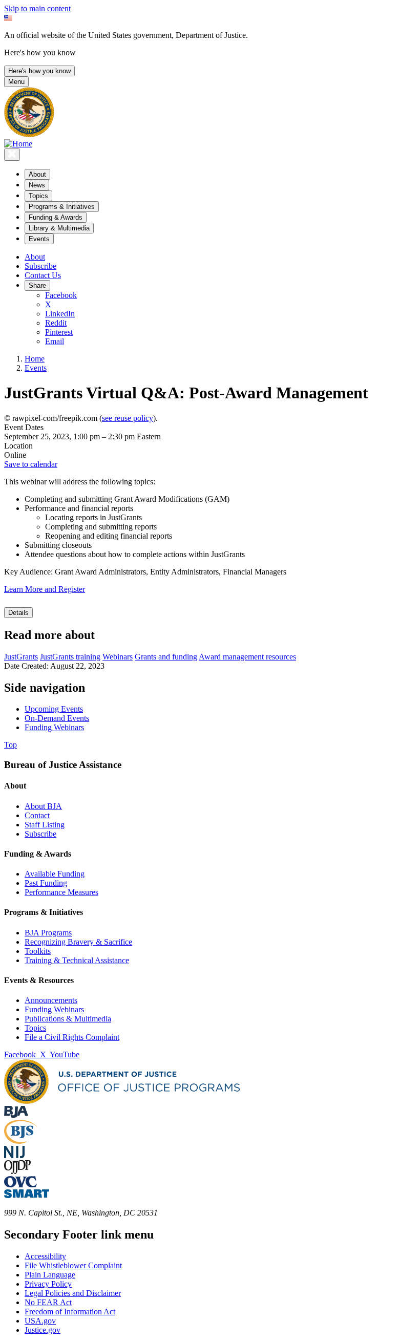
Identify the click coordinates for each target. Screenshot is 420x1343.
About (35, 256)
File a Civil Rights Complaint (72, 1037)
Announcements (51, 1000)
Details (18, 612)
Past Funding (46, 883)
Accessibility (45, 1256)
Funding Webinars (54, 1009)
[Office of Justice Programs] (29, 134)
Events (36, 368)
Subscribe (40, 266)
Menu (16, 82)
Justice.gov (42, 1330)
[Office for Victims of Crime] (20, 1184)
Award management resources (247, 656)
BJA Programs (48, 932)
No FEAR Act (48, 1302)
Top (10, 744)
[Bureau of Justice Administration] (16, 1115)
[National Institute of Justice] (14, 1155)
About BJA (43, 806)
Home (35, 358)
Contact (37, 815)
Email (54, 341)
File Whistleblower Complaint (73, 1265)
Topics (35, 1028)
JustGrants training (70, 656)
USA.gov (40, 1320)
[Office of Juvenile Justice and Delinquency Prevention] (17, 1171)
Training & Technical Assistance (77, 960)
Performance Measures (61, 892)
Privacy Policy (48, 1284)
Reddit (56, 322)
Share (37, 285)
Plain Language (50, 1274)
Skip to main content (37, 8)
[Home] (18, 143)
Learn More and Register (44, 589)
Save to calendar (30, 464)
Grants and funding (166, 656)
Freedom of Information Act (70, 1311)
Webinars (117, 656)
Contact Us (43, 275)
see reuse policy (127, 418)
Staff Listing (45, 824)
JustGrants (21, 656)
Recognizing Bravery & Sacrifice (78, 941)
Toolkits (38, 951)
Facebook (61, 295)
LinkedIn (60, 313)
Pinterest (59, 332)
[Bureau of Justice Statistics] (20, 1141)
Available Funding (55, 873)
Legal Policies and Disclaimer (73, 1293)
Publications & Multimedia (68, 1018)
